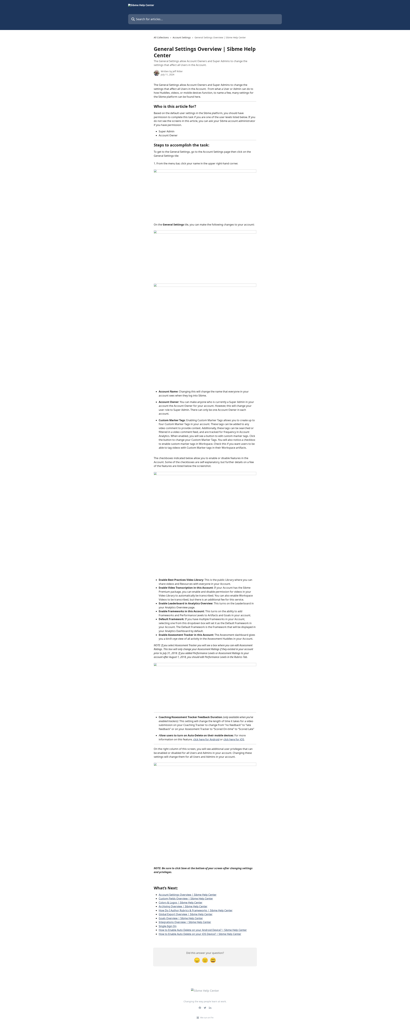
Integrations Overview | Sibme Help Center (185, 922)
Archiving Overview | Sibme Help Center (183, 906)
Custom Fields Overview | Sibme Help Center (186, 898)
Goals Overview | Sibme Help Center (181, 918)
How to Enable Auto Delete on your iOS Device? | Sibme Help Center (200, 934)
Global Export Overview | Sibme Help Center (186, 914)
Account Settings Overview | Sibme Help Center (188, 894)
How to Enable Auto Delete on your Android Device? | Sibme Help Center (203, 930)
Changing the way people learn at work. (205, 1001)
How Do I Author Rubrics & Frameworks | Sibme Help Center (196, 910)
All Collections (161, 37)
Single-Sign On (167, 926)
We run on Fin (206, 1017)
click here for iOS (233, 739)
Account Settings (182, 37)
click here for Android (206, 739)
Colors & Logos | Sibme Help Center (180, 902)
